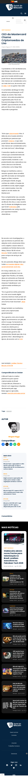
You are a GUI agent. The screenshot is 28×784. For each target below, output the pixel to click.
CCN (20, 339)
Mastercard (9, 411)
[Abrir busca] (21, 13)
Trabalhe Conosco (14, 746)
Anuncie (14, 743)
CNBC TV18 (6, 86)
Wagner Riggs (14, 437)
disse (23, 302)
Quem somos (14, 732)
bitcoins (4, 253)
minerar (11, 141)
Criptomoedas (6, 30)
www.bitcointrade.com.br (16, 393)
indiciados (12, 207)
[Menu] (25, 13)
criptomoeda (13, 133)
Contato (14, 735)
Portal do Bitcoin (14, 7)
